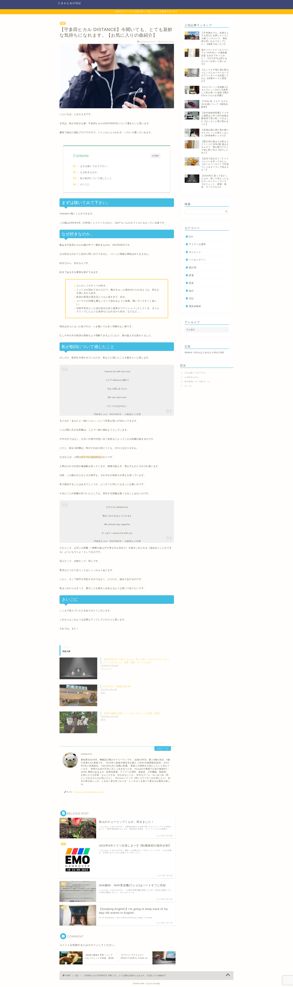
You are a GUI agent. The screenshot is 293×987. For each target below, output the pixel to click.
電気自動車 (195, 306)
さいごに (85, 184)
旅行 (191, 290)
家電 (191, 275)
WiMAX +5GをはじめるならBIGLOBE (204, 352)
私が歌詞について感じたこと (96, 178)
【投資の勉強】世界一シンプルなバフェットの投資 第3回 (131, 713)
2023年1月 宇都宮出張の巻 (116, 686)
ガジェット (195, 252)
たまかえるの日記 (69, 3)
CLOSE (155, 156)
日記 (62, 23)
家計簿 (192, 267)
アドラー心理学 (197, 244)
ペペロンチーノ (197, 259)
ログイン (93, 945)
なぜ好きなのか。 (90, 172)
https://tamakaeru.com (89, 791)
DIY (191, 236)
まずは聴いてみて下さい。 (94, 166)
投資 (191, 283)
